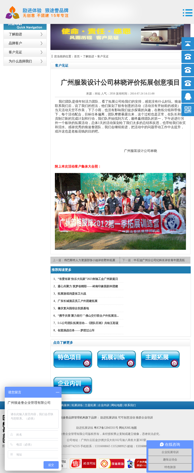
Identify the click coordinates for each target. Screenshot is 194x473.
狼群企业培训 (144, 417)
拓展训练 (77, 405)
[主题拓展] (160, 359)
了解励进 (15, 34)
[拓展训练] (116, 359)
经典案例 (64, 405)
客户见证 (15, 52)
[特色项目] (72, 359)
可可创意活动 (126, 417)
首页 (77, 56)
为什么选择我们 (20, 61)
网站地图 (117, 405)
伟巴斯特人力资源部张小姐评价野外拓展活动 (92, 260)
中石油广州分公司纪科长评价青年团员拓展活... (163, 260)
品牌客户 (15, 43)
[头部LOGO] (36, 7)
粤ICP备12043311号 (106, 427)
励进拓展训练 (108, 417)
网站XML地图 (128, 427)
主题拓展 (90, 405)
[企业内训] (72, 386)
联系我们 (130, 405)
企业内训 (103, 405)
